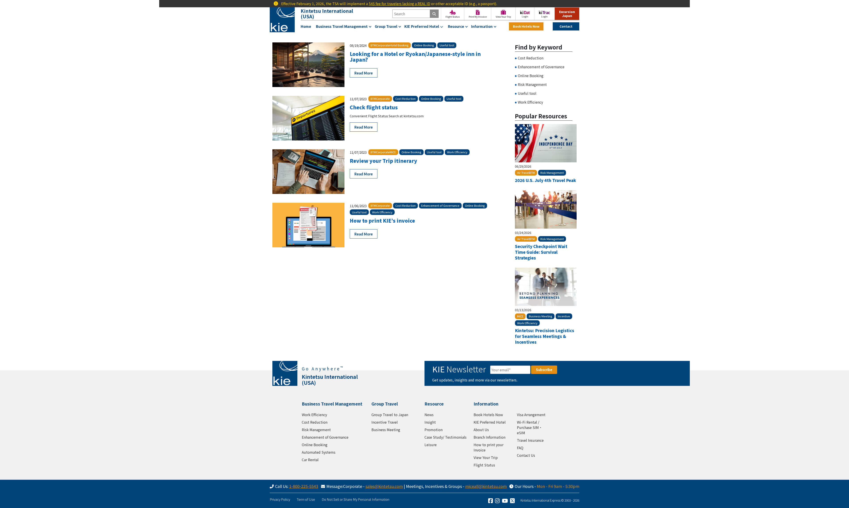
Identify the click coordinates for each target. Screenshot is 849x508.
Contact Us (526, 455)
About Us (481, 429)
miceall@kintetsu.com (486, 486)
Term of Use (306, 499)
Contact (566, 26)
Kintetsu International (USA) (327, 14)
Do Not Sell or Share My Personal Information (355, 499)
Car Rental (310, 459)
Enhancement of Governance (541, 66)
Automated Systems (318, 452)
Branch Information (489, 437)
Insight (430, 422)
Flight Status (484, 465)
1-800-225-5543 (303, 486)
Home (306, 26)
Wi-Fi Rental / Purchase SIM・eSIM (529, 427)
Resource (456, 26)
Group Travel (386, 26)
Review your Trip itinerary (383, 160)
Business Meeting (385, 429)
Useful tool (527, 93)
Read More (363, 73)
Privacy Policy (280, 499)
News (429, 414)
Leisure (430, 444)
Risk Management (532, 84)
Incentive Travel (384, 422)
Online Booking (530, 75)
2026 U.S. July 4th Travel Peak (545, 180)
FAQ (520, 447)
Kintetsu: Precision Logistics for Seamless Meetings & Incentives (544, 336)
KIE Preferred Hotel (421, 26)
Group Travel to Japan (389, 414)
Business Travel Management (342, 26)
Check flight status (374, 107)
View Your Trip (486, 457)
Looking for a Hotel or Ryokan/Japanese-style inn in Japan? (415, 56)
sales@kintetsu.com (384, 486)
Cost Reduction (530, 58)
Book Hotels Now (526, 26)
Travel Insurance (530, 440)
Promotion (433, 429)
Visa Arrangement (531, 414)
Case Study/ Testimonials (445, 437)
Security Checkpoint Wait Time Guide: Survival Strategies (541, 252)
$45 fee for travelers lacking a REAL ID (378, 3)
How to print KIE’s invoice (382, 220)
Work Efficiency (530, 102)
